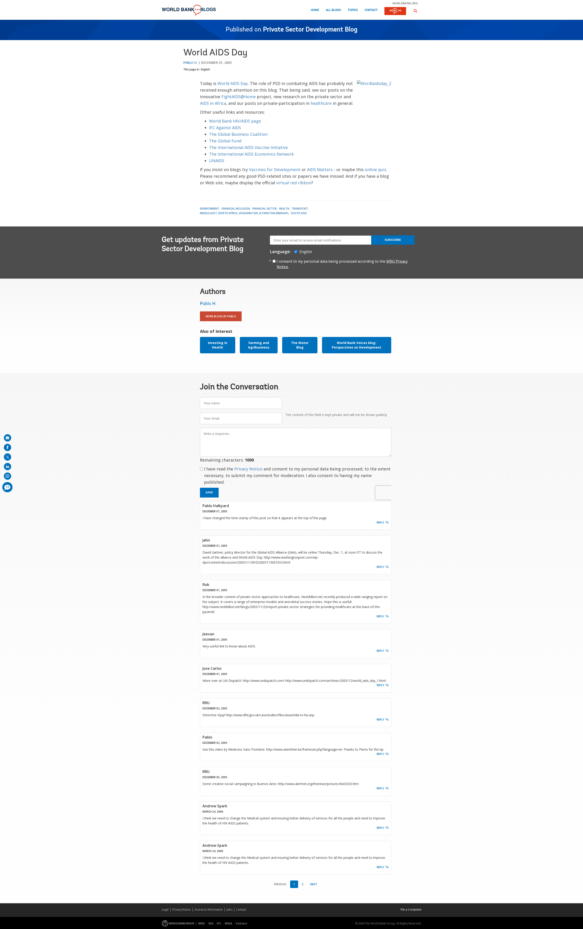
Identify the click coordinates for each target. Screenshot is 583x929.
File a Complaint (411, 909)
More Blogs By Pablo (221, 316)
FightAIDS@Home (238, 96)
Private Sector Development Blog (310, 30)
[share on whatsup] (7, 476)
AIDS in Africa (213, 103)
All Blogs (333, 10)
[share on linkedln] (7, 466)
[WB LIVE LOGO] (395, 11)
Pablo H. (190, 62)
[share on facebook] (7, 447)
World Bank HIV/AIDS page (235, 121)
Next (313, 884)
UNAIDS (216, 160)
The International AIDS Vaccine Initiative (248, 147)
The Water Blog (300, 345)
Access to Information (208, 909)
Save (209, 492)
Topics (353, 10)
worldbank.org (405, 3)
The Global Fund (225, 141)
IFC (219, 923)
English (205, 69)
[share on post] (7, 457)
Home (315, 10)
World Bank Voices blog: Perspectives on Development (356, 345)
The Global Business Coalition (238, 134)
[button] (415, 11)
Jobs (229, 909)
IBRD (201, 923)
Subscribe (393, 239)
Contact (371, 10)
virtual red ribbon (293, 182)
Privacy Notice (248, 469)
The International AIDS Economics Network (251, 154)
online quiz (375, 169)
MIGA (228, 923)
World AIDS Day (232, 83)
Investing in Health (217, 345)
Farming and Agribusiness (258, 345)
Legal (165, 909)
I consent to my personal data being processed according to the (342, 264)
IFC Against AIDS (225, 127)
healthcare (321, 103)
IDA (210, 923)
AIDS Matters (320, 169)
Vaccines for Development (274, 169)
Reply (380, 522)
